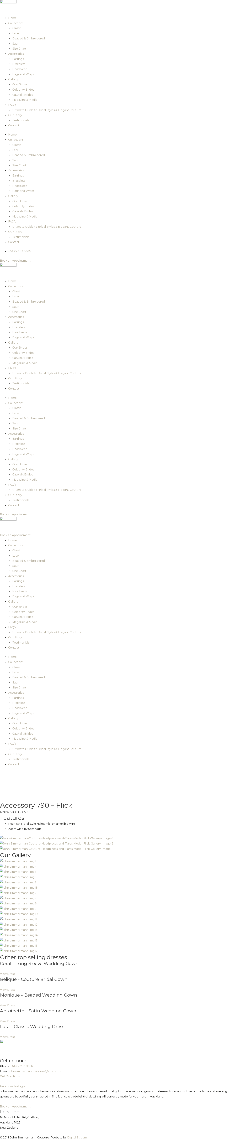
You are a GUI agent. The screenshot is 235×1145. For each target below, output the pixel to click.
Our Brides (19, 84)
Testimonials (20, 120)
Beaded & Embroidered (28, 38)
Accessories (16, 53)
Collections (15, 23)
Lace (15, 33)
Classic (16, 28)
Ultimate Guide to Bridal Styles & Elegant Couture (47, 110)
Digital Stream (77, 1137)
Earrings (18, 59)
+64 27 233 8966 (21, 1066)
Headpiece (19, 69)
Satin (15, 43)
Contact (13, 125)
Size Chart (19, 48)
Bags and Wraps (23, 74)
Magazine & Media (24, 99)
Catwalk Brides (22, 94)
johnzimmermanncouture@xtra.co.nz (35, 1071)
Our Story (15, 115)
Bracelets (18, 64)
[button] (7, 974)
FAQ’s (12, 105)
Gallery (13, 79)
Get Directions (10, 1076)
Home (12, 18)
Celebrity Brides (23, 89)
